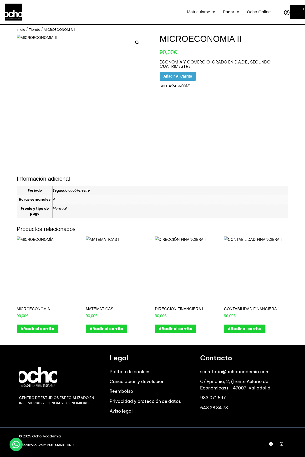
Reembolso (121, 391)
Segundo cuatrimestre (71, 190)
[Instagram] (282, 444)
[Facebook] (271, 444)
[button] (137, 42)
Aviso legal (121, 411)
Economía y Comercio (185, 62)
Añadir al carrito (177, 76)
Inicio (21, 29)
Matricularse (198, 12)
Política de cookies (130, 371)
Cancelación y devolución (137, 381)
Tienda (34, 29)
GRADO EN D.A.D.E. (230, 62)
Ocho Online (259, 12)
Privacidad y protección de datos (145, 401)
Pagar (228, 12)
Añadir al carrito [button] (37, 328)
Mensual (60, 208)
